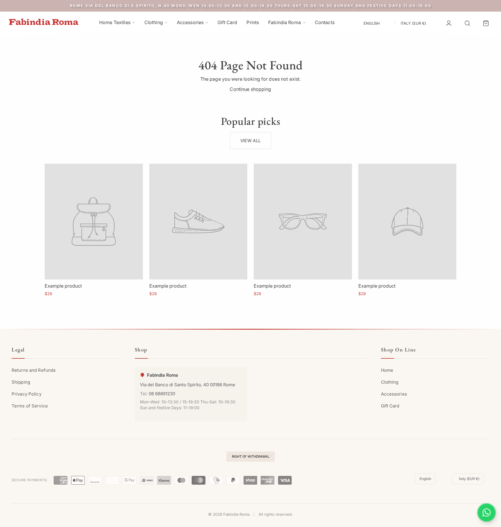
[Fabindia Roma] (43, 22)
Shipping (21, 382)
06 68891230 (162, 393)
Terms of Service (30, 406)
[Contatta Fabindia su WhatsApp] (486, 512)
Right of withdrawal (250, 456)
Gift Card (390, 406)
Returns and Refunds (34, 370)
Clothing (390, 382)
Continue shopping (250, 89)
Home (387, 370)
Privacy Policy (26, 394)
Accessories (394, 394)
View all (250, 140)
